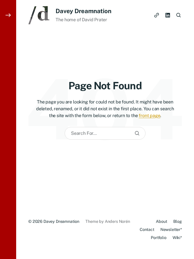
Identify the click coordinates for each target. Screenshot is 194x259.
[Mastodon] (156, 15)
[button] (8, 129)
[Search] (137, 133)
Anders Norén (117, 221)
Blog (177, 221)
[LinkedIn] (167, 15)
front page (149, 115)
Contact (147, 229)
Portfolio (158, 237)
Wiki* (177, 237)
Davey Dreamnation (83, 11)
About (161, 221)
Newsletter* (171, 229)
